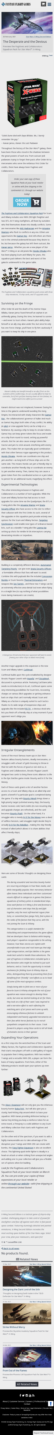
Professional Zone (42, 1401)
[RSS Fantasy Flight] (33, 1395)
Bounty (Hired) (29, 798)
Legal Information (36, 1408)
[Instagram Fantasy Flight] (27, 1395)
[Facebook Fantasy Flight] (21, 1395)
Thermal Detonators (33, 580)
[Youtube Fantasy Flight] (30, 1395)
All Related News (27, 1384)
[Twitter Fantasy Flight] (24, 1395)
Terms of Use (25, 1408)
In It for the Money (32, 817)
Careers (29, 1401)
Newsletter (27, 1410)
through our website (18, 1183)
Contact (27, 1404)
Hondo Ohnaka (40, 251)
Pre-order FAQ (47, 1408)
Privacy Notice (5, 1408)
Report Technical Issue (43, 1433)
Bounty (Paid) (16, 813)
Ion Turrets (19, 583)
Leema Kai (41, 527)
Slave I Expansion (13, 1105)
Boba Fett (19, 1108)
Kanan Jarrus (7, 247)
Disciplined (44, 678)
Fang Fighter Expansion (22, 1147)
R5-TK (28, 708)
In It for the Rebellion (18, 824)
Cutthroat (28, 669)
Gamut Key (22, 236)
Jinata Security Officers (41, 568)
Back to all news (11, 1248)
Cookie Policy (15, 1408)
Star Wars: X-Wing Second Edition (38, 37)
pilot (6, 426)
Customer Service (16, 1401)
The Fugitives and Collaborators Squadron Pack (22, 213)
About (5, 1401)
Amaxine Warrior (27, 505)
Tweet (51, 55)
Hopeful (30, 678)
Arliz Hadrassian (27, 228)
